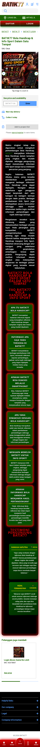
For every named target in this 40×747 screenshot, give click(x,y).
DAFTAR (10, 24)
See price (8, 673)
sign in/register (17, 133)
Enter (28, 103)
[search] (20, 10)
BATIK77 (9, 153)
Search (5, 10)
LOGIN (29, 24)
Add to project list (22, 127)
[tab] (11, 681)
